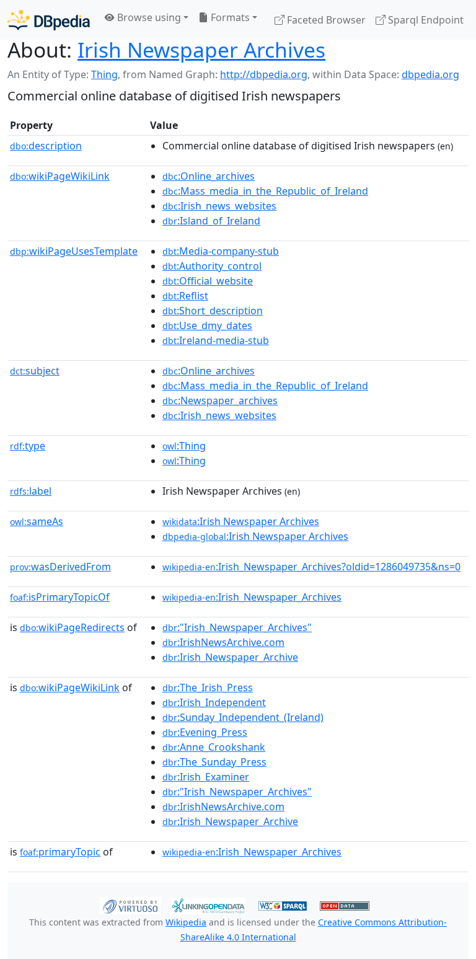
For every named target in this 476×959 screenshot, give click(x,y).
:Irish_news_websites (219, 206)
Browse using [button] (148, 17)
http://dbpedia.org (263, 74)
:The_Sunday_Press (214, 762)
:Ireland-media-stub (215, 340)
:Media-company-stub (220, 251)
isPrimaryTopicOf (60, 597)
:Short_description (212, 310)
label (30, 491)
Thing (104, 74)
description (46, 145)
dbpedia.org (430, 74)
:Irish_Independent (214, 702)
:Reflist (185, 296)
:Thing (184, 446)
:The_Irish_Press (207, 687)
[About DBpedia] (48, 19)
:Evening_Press (204, 732)
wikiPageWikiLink (60, 176)
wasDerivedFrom (60, 566)
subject (35, 371)
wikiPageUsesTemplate (74, 251)
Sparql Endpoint (425, 20)
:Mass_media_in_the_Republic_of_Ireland (265, 191)
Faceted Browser (325, 20)
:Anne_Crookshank (213, 747)
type (27, 446)
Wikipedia (185, 922)
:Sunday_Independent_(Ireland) (243, 717)
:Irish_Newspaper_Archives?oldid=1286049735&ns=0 (311, 566)
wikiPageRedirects (72, 627)
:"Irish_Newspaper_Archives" (237, 627)
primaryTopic (60, 852)
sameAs (36, 521)
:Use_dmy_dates (207, 325)
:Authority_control (212, 266)
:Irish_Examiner (205, 777)
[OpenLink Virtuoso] (130, 905)
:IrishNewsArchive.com (223, 642)
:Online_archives (208, 176)
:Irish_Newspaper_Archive (230, 657)
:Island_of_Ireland (211, 221)
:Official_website (207, 281)
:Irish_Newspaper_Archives (252, 597)
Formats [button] (229, 17)
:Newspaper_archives (220, 400)
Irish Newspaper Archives (201, 49)
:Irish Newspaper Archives (240, 521)
